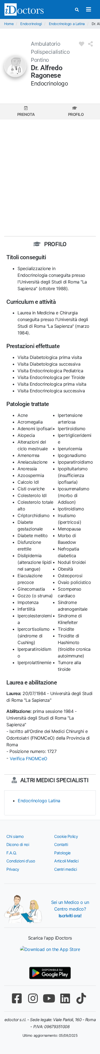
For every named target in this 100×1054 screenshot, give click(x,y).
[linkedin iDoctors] (65, 998)
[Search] (76, 9)
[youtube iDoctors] (49, 998)
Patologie (62, 852)
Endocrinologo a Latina (67, 24)
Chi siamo (15, 836)
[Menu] (88, 9)
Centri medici (65, 869)
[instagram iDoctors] (33, 998)
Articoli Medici (66, 861)
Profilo (76, 114)
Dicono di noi (17, 844)
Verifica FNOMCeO (28, 758)
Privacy (12, 869)
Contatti (61, 844)
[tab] (26, 111)
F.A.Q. (11, 852)
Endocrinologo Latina (39, 800)
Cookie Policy (66, 836)
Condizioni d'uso (20, 861)
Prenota (26, 114)
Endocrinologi (31, 24)
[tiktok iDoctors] (81, 998)
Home (8, 24)
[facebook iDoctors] (17, 998)
